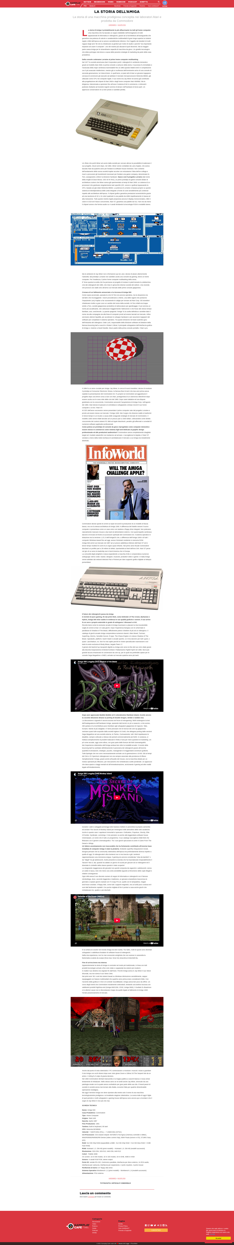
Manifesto (117, 6)
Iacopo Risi (122, 25)
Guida (94, 1228)
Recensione (96, 1221)
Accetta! (218, 1238)
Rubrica (94, 1226)
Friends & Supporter (130, 6)
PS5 (85, 6)
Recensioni (99, 2)
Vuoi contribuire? (153, 6)
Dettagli (212, 1234)
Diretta (144, 2)
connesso (91, 1197)
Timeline (142, 6)
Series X (92, 6)
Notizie (87, 2)
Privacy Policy (123, 1226)
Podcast (132, 2)
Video (111, 2)
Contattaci (156, 1230)
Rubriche (121, 2)
